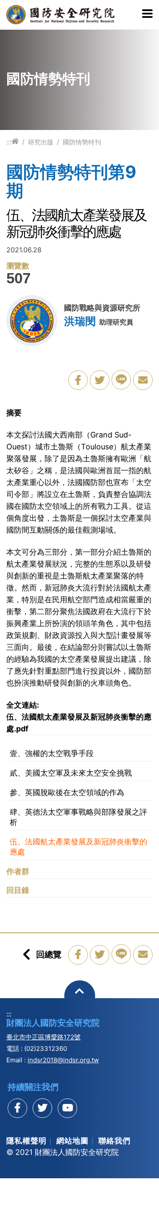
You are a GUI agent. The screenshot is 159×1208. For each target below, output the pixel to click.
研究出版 (40, 142)
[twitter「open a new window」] (99, 380)
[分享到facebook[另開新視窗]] (17, 1108)
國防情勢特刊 (82, 142)
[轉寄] (143, 380)
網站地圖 (72, 1140)
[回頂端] (79, 995)
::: (8, 142)
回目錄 (17, 890)
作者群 (17, 871)
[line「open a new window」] (121, 379)
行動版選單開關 (147, 14)
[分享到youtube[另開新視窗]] (67, 1108)
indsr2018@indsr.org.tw (63, 1060)
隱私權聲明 (26, 1140)
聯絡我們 (114, 1140)
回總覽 (48, 954)
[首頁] (15, 142)
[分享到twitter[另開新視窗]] (42, 1108)
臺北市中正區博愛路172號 (43, 1037)
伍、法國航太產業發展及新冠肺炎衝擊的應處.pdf (78, 722)
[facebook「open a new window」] (78, 380)
